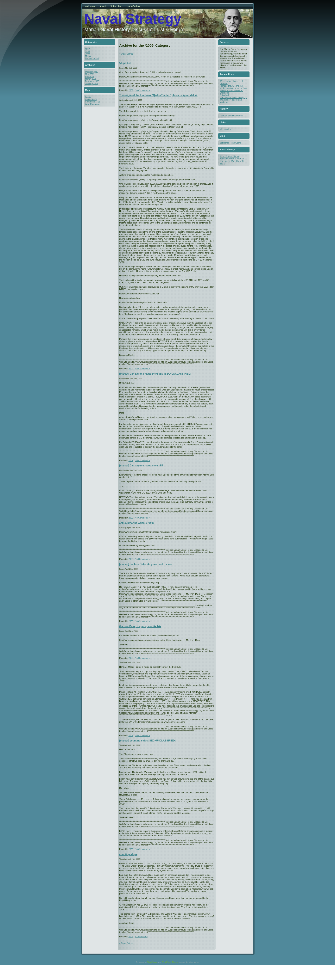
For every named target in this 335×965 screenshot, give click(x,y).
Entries (91, 99)
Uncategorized (92, 58)
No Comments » (142, 90)
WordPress (152, 962)
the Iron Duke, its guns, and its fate (140, 626)
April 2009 (89, 76)
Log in (88, 97)
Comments (92, 102)
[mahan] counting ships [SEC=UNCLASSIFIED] (147, 740)
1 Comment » (141, 936)
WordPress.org (92, 104)
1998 (87, 51)
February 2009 (92, 81)
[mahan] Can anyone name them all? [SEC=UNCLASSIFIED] (155, 373)
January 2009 (91, 83)
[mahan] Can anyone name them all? (141, 465)
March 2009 (90, 79)
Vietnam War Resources (231, 115)
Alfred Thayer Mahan (229, 156)
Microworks (225, 129)
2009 (87, 53)
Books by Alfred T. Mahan (232, 158)
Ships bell (125, 63)
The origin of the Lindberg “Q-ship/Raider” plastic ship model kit (158, 95)
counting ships (128, 854)
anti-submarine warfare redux (136, 522)
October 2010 (91, 72)
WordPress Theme (170, 962)
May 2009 (89, 74)
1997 (87, 49)
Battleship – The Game (230, 143)
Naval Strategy (132, 19)
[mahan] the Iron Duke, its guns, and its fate (145, 564)
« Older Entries (126, 54)
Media (88, 56)
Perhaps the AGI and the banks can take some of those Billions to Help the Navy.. (234, 88)
